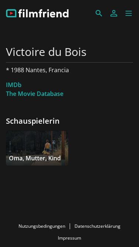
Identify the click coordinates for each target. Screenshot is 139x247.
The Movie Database (34, 94)
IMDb (13, 85)
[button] (128, 13)
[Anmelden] (113, 13)
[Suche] (99, 13)
